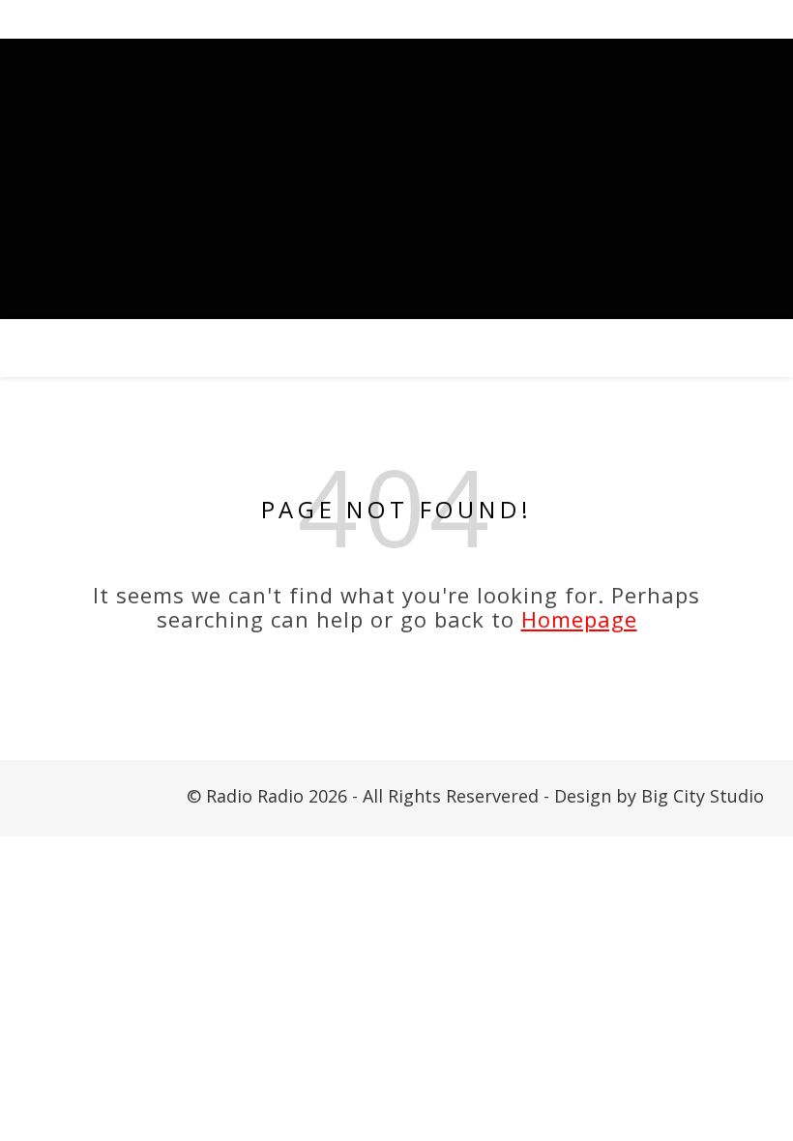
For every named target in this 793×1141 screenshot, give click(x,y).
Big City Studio (702, 795)
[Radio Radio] (396, 179)
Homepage (579, 618)
